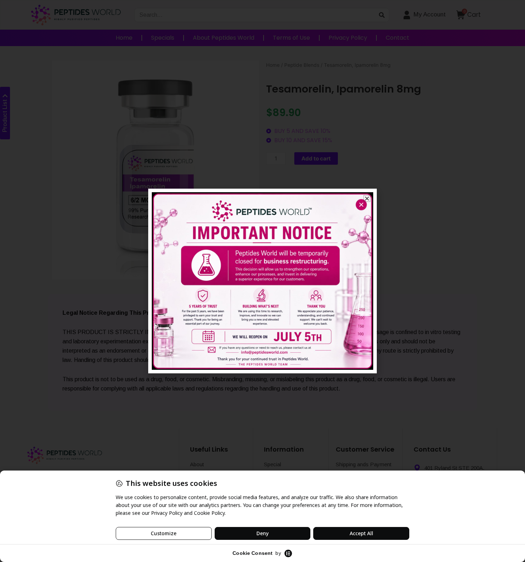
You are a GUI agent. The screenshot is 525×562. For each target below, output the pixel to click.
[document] (262, 281)
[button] (367, 198)
